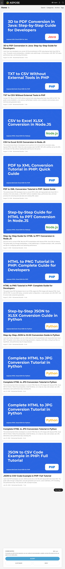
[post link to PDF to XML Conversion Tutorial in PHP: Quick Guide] (32, 177)
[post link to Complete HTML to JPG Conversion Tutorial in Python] (32, 370)
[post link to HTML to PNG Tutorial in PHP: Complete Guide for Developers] (32, 275)
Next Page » (58, 490)
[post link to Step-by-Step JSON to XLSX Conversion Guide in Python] (32, 323)
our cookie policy (13, 555)
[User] (59, 2)
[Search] (63, 2)
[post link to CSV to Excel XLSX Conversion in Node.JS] (32, 130)
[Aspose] (13, 2)
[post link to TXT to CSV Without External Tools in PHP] (32, 84)
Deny (46, 563)
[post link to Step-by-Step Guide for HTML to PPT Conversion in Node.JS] (32, 226)
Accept (32, 558)
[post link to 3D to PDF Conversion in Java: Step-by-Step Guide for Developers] (32, 35)
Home (4, 7)
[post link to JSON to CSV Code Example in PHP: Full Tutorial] (32, 464)
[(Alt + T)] (9, 7)
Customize (18, 563)
